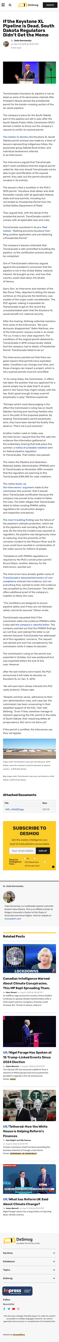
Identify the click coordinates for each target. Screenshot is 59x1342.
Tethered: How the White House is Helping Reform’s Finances (25, 1131)
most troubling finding (21, 519)
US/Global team (32, 862)
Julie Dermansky (22, 40)
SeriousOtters (19, 1335)
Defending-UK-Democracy (23, 1153)
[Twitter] (9, 1309)
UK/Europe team (32, 866)
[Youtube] (13, 1309)
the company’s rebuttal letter (32, 624)
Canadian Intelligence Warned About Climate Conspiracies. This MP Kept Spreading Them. (26, 983)
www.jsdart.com (13, 918)
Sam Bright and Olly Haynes (18, 1140)
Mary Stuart (11, 992)
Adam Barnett (12, 1066)
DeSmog (33, 4)
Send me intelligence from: (15, 862)
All (28, 858)
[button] (29, 1253)
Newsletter (9, 1304)
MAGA (13, 1079)
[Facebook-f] (4, 1309)
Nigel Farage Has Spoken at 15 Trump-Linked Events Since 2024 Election (27, 1057)
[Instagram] (18, 1309)
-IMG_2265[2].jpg (14, 809)
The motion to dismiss (16, 136)
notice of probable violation (31, 447)
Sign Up (43, 851)
